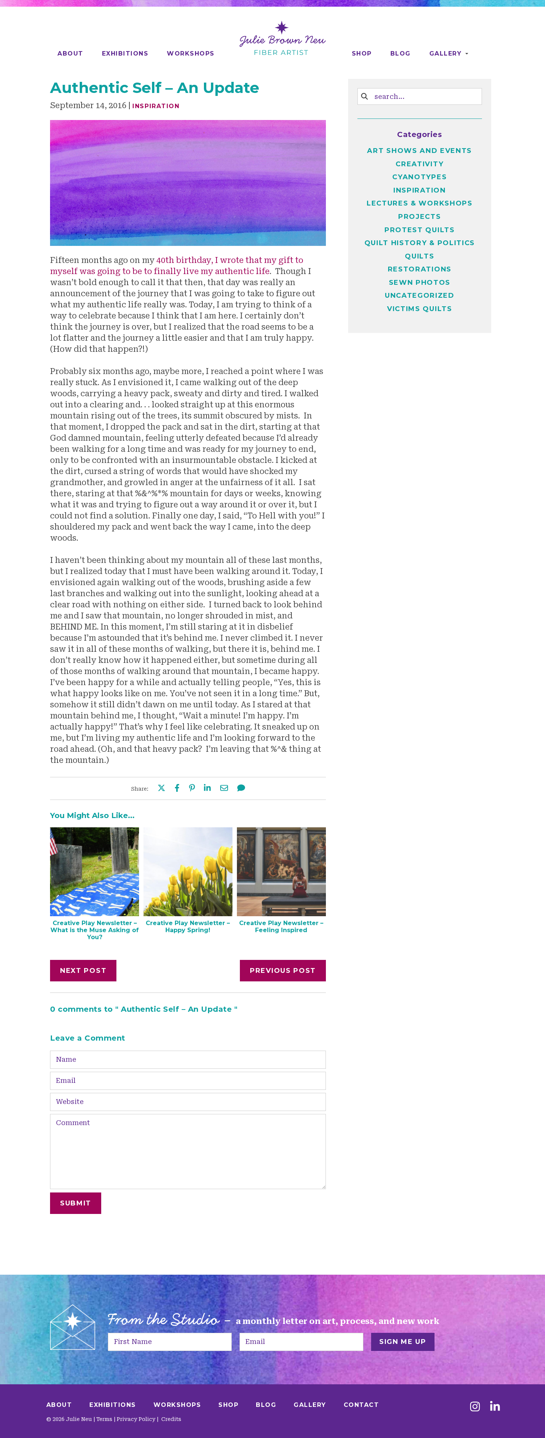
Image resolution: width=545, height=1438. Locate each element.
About (70, 53)
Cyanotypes (419, 177)
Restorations (420, 269)
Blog (400, 53)
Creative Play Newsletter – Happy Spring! (188, 927)
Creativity (419, 164)
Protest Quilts (419, 230)
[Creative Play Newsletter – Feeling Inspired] (281, 913)
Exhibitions (125, 53)
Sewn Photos (420, 282)
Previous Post (283, 971)
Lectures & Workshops (420, 203)
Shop (362, 53)
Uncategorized (420, 295)
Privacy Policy (136, 1419)
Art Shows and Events (419, 151)
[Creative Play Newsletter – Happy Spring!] (187, 913)
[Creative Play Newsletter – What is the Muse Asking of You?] (94, 913)
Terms (104, 1419)
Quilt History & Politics (419, 243)
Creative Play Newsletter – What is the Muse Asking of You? (94, 930)
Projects (419, 217)
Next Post (83, 971)
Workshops (191, 53)
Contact (361, 1404)
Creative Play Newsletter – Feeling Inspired (281, 927)
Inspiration (156, 106)
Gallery (445, 53)
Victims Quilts (419, 309)
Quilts (419, 256)
